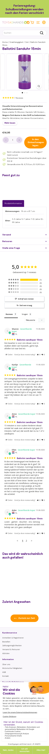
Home (5, 42)
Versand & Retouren (11, 649)
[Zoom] (38, 86)
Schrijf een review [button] (26, 299)
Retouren (7, 241)
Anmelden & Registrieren (13, 638)
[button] (38, 354)
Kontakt (5, 676)
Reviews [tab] (9, 314)
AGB (4, 672)
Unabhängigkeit (16, 42)
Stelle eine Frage (11, 248)
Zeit (27, 42)
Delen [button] (10, 354)
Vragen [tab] (25, 314)
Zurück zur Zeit (26, 618)
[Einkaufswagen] (32, 22)
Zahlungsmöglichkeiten (12, 645)
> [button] (31, 540)
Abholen (6, 653)
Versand (6, 234)
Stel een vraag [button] (25, 305)
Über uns (6, 664)
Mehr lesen (9, 123)
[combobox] (24, 33)
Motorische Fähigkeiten (12, 668)
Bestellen (6, 642)
